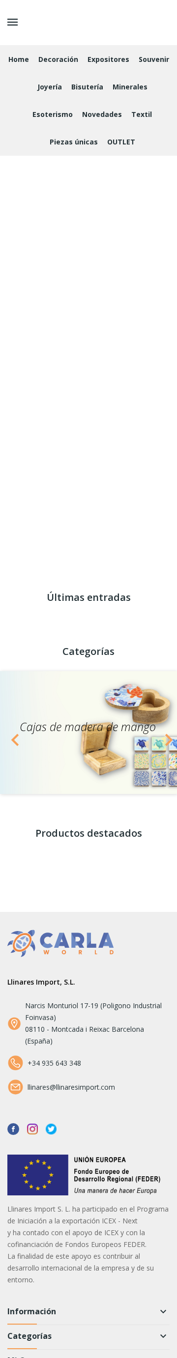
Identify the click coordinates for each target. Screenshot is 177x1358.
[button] (13, 732)
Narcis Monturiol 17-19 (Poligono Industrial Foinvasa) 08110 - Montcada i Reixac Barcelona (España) (93, 1023)
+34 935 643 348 (54, 1063)
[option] (88, 732)
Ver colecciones (25, 384)
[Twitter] (51, 1128)
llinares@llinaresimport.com (71, 1087)
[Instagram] (32, 1128)
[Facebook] (13, 1128)
